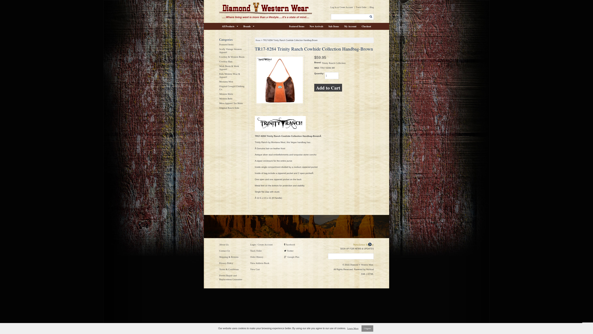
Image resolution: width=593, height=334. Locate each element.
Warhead (370, 269)
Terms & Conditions (229, 269)
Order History (256, 257)
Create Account (346, 7)
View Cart (255, 269)
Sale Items (333, 26)
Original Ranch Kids (229, 108)
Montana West (226, 81)
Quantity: (319, 73)
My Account (350, 26)
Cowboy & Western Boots (231, 57)
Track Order (361, 7)
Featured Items (296, 26)
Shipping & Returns (228, 257)
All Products (229, 26)
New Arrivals (316, 26)
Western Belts (225, 98)
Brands (248, 26)
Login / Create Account (261, 244)
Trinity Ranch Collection (334, 63)
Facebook (290, 244)
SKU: (317, 68)
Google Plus (292, 257)
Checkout (366, 26)
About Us (224, 244)
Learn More (353, 328)
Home (258, 40)
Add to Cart (328, 87)
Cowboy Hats (225, 61)
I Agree (367, 328)
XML (363, 274)
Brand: (317, 62)
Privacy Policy (226, 263)
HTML (371, 274)
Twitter (290, 251)
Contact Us (224, 251)
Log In (333, 7)
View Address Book (259, 263)
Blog (372, 7)
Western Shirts (226, 94)
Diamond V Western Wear (361, 265)
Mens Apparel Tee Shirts (231, 103)
